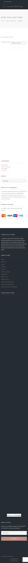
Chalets (3, 165)
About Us (4, 261)
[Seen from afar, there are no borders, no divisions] (14, 460)
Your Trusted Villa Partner (9, 286)
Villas (2, 168)
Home (2, 20)
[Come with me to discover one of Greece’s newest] (14, 433)
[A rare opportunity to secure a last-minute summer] (14, 316)
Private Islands (4, 166)
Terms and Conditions (7, 281)
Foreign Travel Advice (7, 284)
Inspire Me (4, 274)
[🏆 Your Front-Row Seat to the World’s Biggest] (14, 361)
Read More (13, 88)
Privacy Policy (5, 279)
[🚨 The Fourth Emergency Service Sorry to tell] (14, 501)
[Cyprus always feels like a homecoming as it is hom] (14, 446)
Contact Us (4, 276)
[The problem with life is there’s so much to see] (14, 474)
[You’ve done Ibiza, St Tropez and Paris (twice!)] (14, 488)
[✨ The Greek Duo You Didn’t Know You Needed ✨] (14, 406)
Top (14, 560)
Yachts (2, 170)
